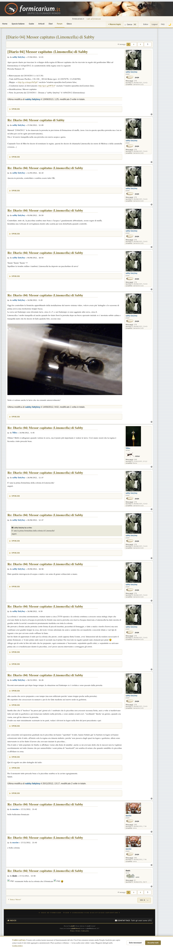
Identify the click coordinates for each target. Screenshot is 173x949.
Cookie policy (17, 945)
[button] (148, 44)
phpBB (72, 926)
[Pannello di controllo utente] (140, 24)
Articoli (41, 24)
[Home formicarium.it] (86, 9)
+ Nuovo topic (114, 24)
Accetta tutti (153, 943)
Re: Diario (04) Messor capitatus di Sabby (36, 120)
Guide (31, 24)
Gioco (69, 24)
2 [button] (133, 44)
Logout (155, 24)
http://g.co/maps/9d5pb (27, 82)
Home (4, 24)
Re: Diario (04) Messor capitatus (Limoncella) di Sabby (45, 168)
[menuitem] (122, 920)
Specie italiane (18, 24)
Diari (51, 24)
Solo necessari (135, 943)
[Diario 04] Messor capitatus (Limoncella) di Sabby (50, 37)
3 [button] (140, 44)
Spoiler (16, 109)
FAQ (162, 24)
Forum (59, 24)
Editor (145, 24)
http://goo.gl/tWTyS (46, 85)
